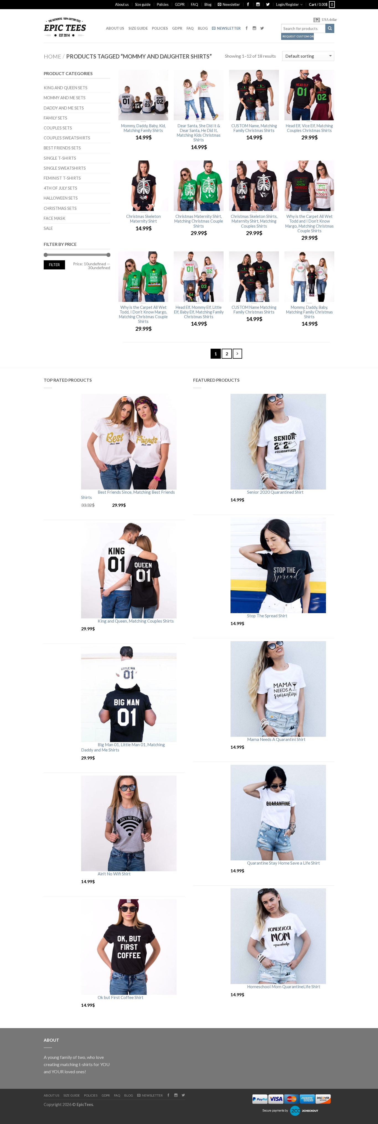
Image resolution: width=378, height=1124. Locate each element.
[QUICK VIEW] (143, 95)
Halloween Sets (61, 198)
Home (52, 56)
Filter (54, 265)
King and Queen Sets (65, 87)
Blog (207, 4)
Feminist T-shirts (62, 178)
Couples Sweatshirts (67, 138)
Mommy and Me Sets (65, 97)
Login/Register (287, 4)
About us (122, 4)
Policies (163, 4)
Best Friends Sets (62, 148)
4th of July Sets (60, 188)
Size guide (143, 4)
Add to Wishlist (161, 77)
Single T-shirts (60, 158)
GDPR (180, 4)
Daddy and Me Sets (64, 108)
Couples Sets (58, 128)
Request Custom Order (298, 36)
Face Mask (54, 218)
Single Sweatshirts (65, 168)
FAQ (194, 4)
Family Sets (55, 118)
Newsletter (231, 4)
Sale (48, 228)
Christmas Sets (60, 208)
